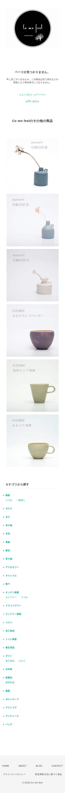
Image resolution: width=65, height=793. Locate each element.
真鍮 (8, 542)
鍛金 (8, 550)
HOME (5, 766)
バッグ (9, 724)
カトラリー (11, 597)
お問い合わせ (32, 101)
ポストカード (12, 699)
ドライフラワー (13, 605)
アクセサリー (12, 567)
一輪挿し (20, 500)
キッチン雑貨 (12, 592)
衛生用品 (10, 647)
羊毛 (8, 533)
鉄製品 (9, 677)
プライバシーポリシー (14, 774)
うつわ (9, 500)
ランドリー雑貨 (13, 614)
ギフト (9, 656)
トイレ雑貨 (11, 639)
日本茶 (9, 669)
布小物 (9, 525)
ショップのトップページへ (32, 94)
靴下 (8, 584)
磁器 (8, 691)
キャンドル (11, 575)
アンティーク (12, 716)
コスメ (9, 622)
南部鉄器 (10, 682)
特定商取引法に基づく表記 (48, 774)
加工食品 (10, 631)
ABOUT (23, 766)
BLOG (39, 766)
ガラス (9, 508)
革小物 (9, 559)
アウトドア (11, 707)
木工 (8, 517)
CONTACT (57, 766)
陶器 (8, 495)
